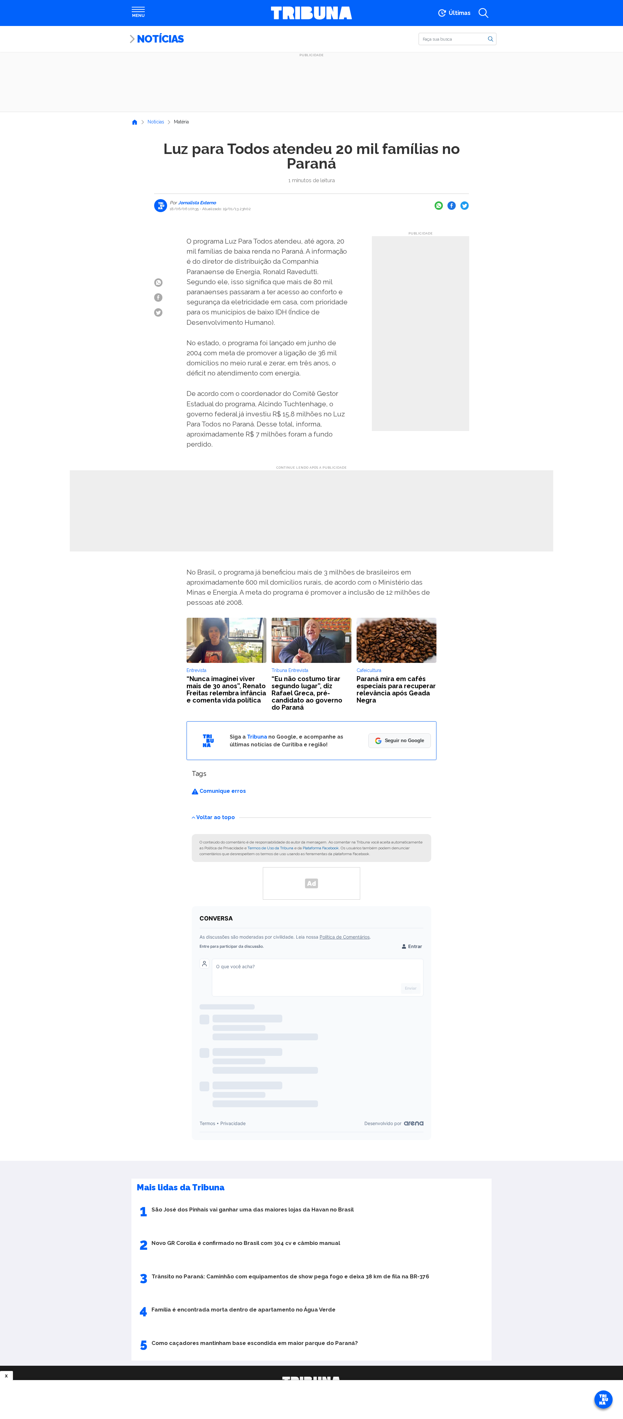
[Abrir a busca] (483, 13)
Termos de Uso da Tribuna (270, 848)
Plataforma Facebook (321, 848)
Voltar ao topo (215, 817)
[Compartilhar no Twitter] (464, 205)
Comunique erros (222, 791)
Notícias (160, 39)
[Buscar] (490, 38)
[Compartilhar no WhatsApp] (438, 205)
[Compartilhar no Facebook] (451, 205)
